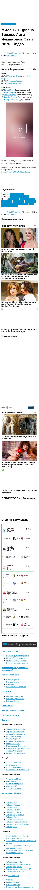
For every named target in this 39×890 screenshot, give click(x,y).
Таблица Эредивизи (14, 819)
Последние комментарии (17, 663)
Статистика (7, 706)
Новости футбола (10, 651)
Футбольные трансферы (16, 660)
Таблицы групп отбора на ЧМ (18, 864)
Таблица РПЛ (11, 826)
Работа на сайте (13, 884)
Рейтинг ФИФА (12, 701)
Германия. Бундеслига (15, 741)
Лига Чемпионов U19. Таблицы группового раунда (19, 851)
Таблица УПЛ (11, 802)
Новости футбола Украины (17, 656)
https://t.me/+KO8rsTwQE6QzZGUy (15, 172)
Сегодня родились (10, 715)
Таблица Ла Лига (13, 810)
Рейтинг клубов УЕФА (15, 698)
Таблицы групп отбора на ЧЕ (18, 869)
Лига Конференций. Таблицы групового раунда (18, 846)
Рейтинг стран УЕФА (14, 696)
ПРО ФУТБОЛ (13, 875)
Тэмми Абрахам (14, 83)
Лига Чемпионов (17, 194)
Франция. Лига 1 (13, 743)
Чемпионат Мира (13, 779)
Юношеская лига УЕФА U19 (17, 770)
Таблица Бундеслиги (15, 814)
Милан (13, 196)
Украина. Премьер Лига (16, 729)
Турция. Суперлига (14, 751)
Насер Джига (9, 99)
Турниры (6, 720)
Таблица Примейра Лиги (16, 822)
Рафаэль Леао (14, 76)
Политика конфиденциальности (19, 887)
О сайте (9, 880)
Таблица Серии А (13, 812)
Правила (10, 684)
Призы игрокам (13, 679)
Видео (4, 24)
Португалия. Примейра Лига (18, 748)
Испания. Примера (14, 736)
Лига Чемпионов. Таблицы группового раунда (17, 837)
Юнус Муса (9, 90)
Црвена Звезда (22, 196)
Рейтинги (6, 691)
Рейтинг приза (12, 682)
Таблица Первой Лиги (15, 805)
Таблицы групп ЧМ (14, 862)
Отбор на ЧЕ (11, 786)
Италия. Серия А (13, 739)
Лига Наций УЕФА (13, 788)
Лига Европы (11, 765)
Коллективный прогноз (16, 687)
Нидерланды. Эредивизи (16, 746)
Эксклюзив (11, 24)
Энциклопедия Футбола (13, 710)
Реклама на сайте (13, 882)
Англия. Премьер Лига (15, 734)
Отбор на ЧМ (11, 781)
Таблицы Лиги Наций (15, 871)
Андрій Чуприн (13, 53)
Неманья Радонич (16, 81)
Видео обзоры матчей (15, 658)
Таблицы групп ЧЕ (14, 866)
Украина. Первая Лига (15, 731)
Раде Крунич (9, 92)
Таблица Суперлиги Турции (17, 824)
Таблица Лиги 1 (12, 817)
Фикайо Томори (10, 97)
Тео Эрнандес (10, 95)
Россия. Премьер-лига (15, 753)
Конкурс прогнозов (10, 675)
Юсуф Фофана (12, 206)
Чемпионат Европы (14, 784)
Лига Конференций (14, 767)
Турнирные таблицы (11, 793)
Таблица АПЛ (11, 807)
